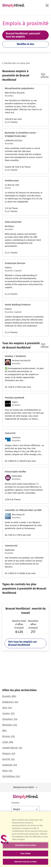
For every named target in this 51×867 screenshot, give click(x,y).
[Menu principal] (47, 5)
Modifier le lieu (25, 44)
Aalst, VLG (7, 770)
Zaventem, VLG (9, 719)
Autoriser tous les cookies (25, 862)
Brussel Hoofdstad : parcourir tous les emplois (23, 35)
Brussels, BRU (9, 696)
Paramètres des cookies (25, 845)
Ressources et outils (23, 787)
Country (15, 802)
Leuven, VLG (8, 713)
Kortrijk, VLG (8, 759)
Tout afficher (45, 75)
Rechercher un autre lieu (17, 63)
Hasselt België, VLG (12, 747)
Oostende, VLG (9, 765)
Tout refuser (25, 853)
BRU (4, 730)
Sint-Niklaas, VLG (11, 776)
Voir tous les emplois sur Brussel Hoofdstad (22, 643)
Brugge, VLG (8, 736)
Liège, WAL (7, 742)
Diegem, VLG (8, 753)
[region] (25, 839)
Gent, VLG (7, 707)
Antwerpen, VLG (10, 702)
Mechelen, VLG (9, 724)
